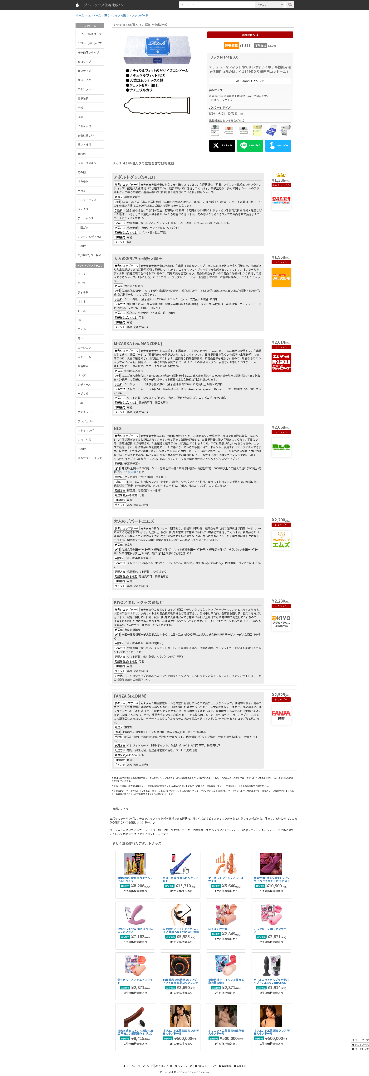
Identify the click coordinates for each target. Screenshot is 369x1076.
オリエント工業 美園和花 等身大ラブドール (226, 1032)
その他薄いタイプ (88, 52)
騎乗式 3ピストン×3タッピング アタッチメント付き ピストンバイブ (272, 881)
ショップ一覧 (184, 1066)
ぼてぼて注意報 (217, 929)
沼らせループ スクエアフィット (135, 981)
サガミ (82, 190)
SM (79, 320)
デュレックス (86, 218)
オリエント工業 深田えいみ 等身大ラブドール (181, 1032)
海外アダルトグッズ (90, 458)
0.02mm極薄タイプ (90, 34)
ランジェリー (86, 421)
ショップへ (283, 185)
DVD (80, 403)
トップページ (132, 1066)
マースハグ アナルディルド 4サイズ (225, 879)
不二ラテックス (87, 200)
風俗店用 (83, 366)
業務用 (82, 154)
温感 (80, 117)
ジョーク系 (84, 440)
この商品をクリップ (251, 81)
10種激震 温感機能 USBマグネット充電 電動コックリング (180, 981)
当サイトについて (206, 1066)
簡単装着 (83, 98)
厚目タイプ (84, 62)
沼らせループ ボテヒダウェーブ (271, 930)
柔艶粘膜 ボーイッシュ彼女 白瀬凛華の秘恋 (226, 981)
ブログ (149, 1066)
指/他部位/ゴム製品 (89, 255)
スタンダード (86, 89)
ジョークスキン (87, 163)
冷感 (80, 108)
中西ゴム (83, 227)
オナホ (82, 301)
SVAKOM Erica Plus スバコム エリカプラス (135, 930)
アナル (82, 329)
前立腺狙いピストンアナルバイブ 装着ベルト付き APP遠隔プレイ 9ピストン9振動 (181, 932)
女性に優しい (86, 135)
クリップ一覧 (165, 1066)
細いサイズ (84, 80)
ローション (84, 347)
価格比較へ (249, 35)
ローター (83, 274)
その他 (82, 172)
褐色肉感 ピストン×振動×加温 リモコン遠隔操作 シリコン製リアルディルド (135, 1033)
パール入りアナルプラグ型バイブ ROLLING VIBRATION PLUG (271, 983)
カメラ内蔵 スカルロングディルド (180, 879)
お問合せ (241, 1066)
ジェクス (83, 209)
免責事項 (226, 1066)
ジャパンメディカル (90, 237)
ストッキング (86, 430)
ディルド (83, 292)
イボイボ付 (84, 126)
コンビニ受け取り (128, 472)
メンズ (82, 375)
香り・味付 (84, 144)
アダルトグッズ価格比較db (101, 4)
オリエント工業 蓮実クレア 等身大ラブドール (272, 1032)
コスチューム (86, 412)
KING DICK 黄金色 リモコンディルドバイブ (135, 879)
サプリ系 (83, 394)
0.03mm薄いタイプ (90, 43)
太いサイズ (84, 71)
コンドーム (84, 357)
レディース (84, 384)
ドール (82, 311)
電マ (80, 338)
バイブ (82, 283)
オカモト (83, 181)
